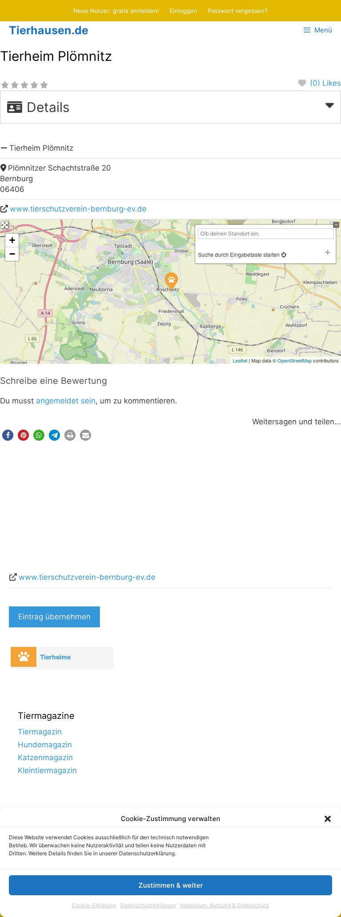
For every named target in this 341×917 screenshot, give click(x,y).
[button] (327, 818)
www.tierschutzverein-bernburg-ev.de (78, 208)
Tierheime (55, 657)
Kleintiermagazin (47, 770)
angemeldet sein (65, 400)
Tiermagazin (40, 731)
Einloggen (183, 10)
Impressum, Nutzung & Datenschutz (224, 905)
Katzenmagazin (45, 757)
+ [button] (12, 240)
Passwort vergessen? (238, 10)
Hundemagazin (45, 744)
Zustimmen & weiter (171, 885)
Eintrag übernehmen (54, 616)
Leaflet (240, 360)
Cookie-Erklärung (94, 905)
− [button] (12, 253)
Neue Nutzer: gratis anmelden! (116, 10)
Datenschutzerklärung (148, 905)
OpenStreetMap (295, 360)
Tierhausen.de (48, 30)
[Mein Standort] (283, 254)
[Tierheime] (23, 657)
